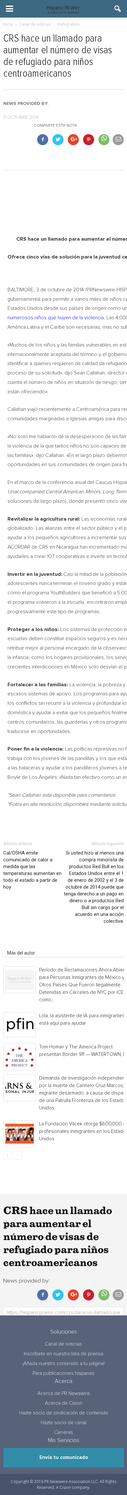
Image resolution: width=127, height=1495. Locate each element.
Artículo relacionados (28, 943)
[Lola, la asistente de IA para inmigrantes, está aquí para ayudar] (19, 1025)
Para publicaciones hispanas (63, 1373)
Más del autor (21, 953)
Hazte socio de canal (63, 1422)
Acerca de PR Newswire (63, 1393)
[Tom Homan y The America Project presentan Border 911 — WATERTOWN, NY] (19, 1056)
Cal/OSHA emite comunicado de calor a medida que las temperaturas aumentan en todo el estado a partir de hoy (32, 870)
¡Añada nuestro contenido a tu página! (63, 1363)
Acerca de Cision (63, 1403)
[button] (118, 9)
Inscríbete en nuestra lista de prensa (63, 1353)
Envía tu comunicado (63, 1457)
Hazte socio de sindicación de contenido (63, 1413)
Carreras (63, 1432)
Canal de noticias (63, 1344)
